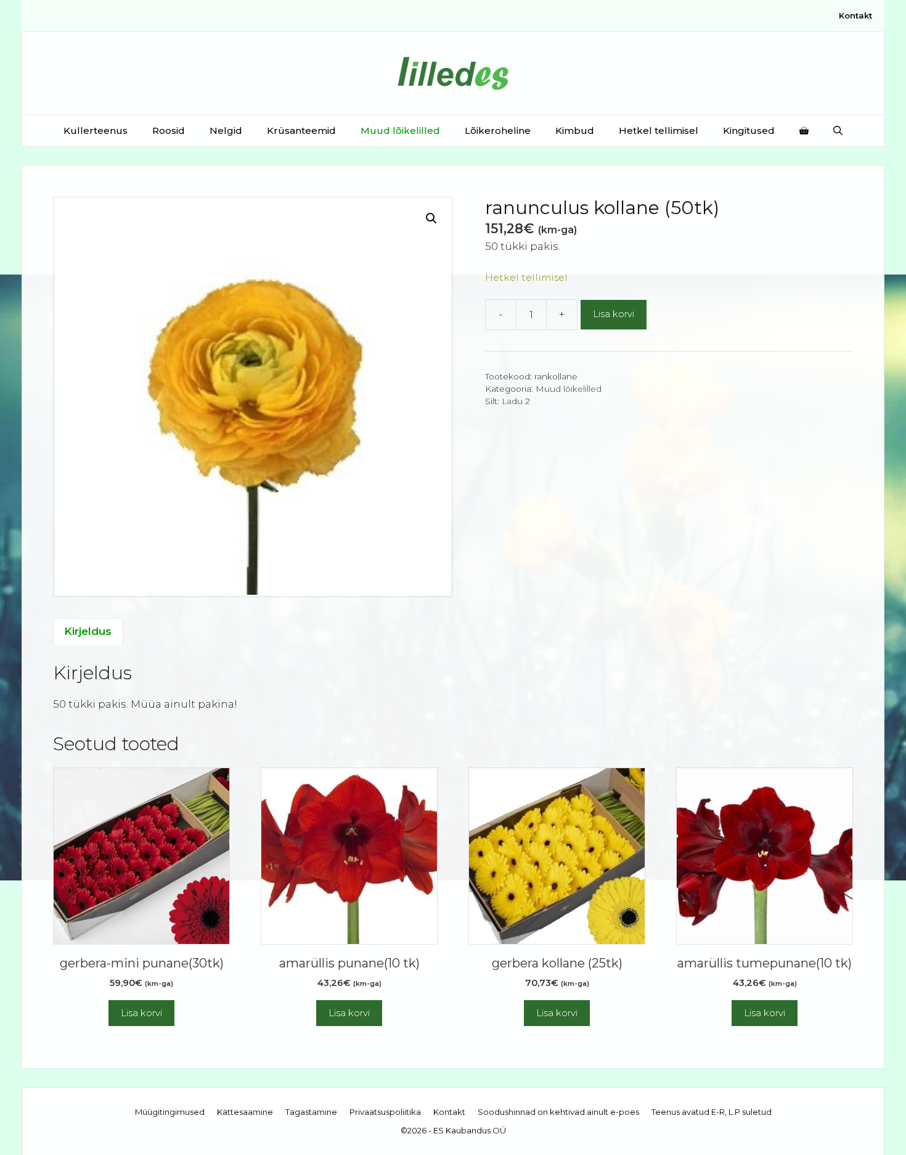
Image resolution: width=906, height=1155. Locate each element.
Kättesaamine (245, 1112)
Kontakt (855, 15)
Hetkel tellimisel (658, 130)
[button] (431, 218)
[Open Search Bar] (838, 130)
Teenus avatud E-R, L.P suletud (711, 1112)
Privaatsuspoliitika (385, 1112)
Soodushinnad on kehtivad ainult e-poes (558, 1112)
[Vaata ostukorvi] (804, 130)
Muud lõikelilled (400, 130)
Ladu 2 (516, 401)
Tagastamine (311, 1112)
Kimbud (574, 130)
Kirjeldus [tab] (88, 631)
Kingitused (749, 130)
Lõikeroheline (498, 130)
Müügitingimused (170, 1112)
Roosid (168, 130)
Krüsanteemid (301, 130)
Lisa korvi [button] (141, 1013)
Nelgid (226, 130)
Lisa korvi (613, 314)
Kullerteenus (95, 130)
